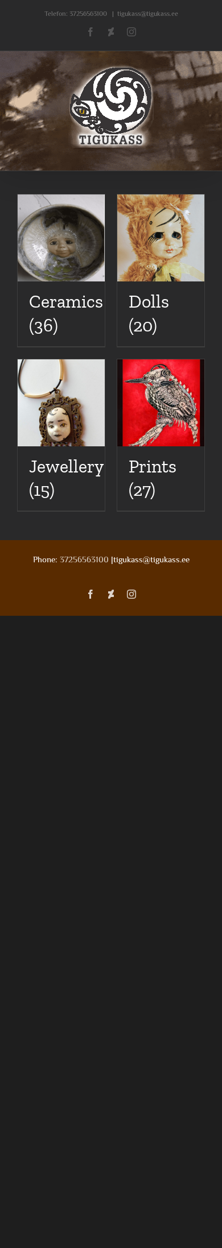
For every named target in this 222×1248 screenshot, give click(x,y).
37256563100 (88, 14)
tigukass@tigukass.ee (147, 14)
